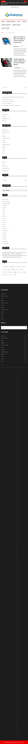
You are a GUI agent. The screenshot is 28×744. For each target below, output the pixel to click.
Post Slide (4, 237)
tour (7, 274)
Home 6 (4, 222)
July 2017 (4, 120)
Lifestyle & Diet (5, 28)
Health (3, 140)
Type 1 (18, 21)
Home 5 (4, 220)
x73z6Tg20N (16, 46)
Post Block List (5, 230)
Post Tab (4, 239)
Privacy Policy (5, 241)
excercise (18, 266)
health (17, 269)
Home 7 (4, 224)
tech (4, 274)
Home (3, 21)
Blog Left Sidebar (6, 201)
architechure (5, 266)
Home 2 (4, 214)
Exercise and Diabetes (7, 103)
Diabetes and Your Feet (7, 99)
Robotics (4, 146)
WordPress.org (5, 170)
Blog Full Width (5, 199)
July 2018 (4, 116)
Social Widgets (5, 243)
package (14, 272)
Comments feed (5, 168)
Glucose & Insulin (10, 21)
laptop (21, 269)
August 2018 (5, 114)
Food (3, 134)
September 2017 (5, 118)
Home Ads (4, 228)
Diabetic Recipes (17, 24)
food (4, 269)
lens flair (5, 272)
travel (11, 274)
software (24, 272)
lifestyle (9, 272)
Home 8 (4, 226)
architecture (12, 266)
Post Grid (4, 232)
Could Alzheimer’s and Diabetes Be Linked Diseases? (13, 97)
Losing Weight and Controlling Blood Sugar (11, 105)
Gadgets (4, 38)
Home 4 (4, 218)
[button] (24, 1)
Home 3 (4, 216)
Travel (3, 148)
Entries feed (4, 166)
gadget (8, 269)
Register (4, 162)
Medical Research (6, 24)
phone (19, 272)
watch (15, 274)
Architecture (4, 130)
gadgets (12, 269)
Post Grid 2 (4, 235)
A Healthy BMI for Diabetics (8, 101)
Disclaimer (4, 207)
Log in (3, 164)
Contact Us (4, 205)
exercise (23, 266)
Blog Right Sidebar (6, 203)
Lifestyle (4, 142)
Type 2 (23, 21)
